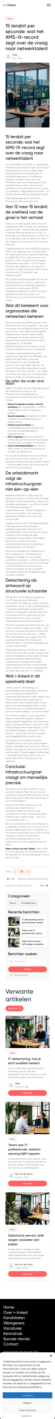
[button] (51, 1355)
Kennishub (12, 1333)
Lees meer (27, 1093)
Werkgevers (14, 1323)
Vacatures (12, 1328)
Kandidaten (14, 1317)
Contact (10, 1344)
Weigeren (27, 1402)
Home (8, 1307)
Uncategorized (28, 903)
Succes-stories (16, 1338)
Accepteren (27, 1395)
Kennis (10, 19)
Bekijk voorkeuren (27, 1410)
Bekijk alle (13, 1008)
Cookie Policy (26, 1416)
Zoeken (27, 969)
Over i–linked (15, 1312)
